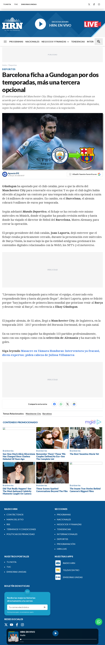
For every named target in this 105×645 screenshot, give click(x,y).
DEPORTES (62, 539)
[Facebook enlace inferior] (17, 624)
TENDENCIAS (78, 41)
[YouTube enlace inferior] (11, 624)
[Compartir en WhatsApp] (61, 404)
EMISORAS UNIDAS (29, 4)
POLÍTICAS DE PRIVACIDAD (21, 534)
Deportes (13, 65)
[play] (55, 633)
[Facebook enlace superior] (94, 4)
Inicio (4, 65)
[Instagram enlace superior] (99, 4)
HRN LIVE (62, 549)
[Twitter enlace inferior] (6, 624)
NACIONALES (32, 41)
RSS (8, 524)
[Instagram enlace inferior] (22, 624)
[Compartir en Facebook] (54, 404)
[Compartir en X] (67, 404)
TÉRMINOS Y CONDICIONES (21, 529)
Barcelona (47, 413)
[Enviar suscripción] (45, 607)
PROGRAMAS (16, 41)
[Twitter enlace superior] (89, 4)
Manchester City (33, 413)
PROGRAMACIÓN (66, 544)
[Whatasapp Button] (98, 621)
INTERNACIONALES (67, 534)
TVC (16, 4)
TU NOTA (7, 4)
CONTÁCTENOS (15, 514)
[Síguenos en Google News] (74, 404)
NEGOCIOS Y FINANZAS (54, 41)
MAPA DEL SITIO (15, 519)
